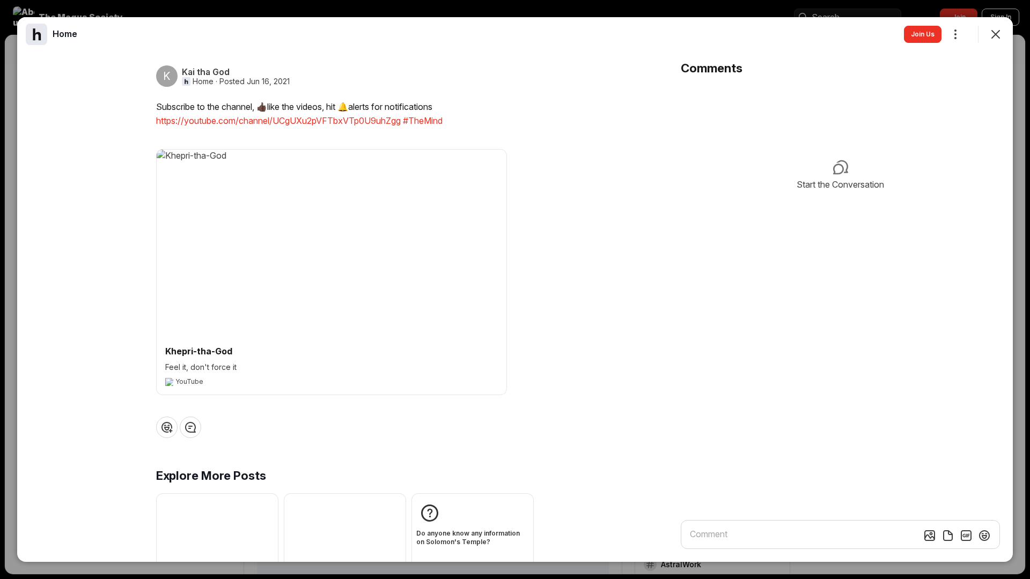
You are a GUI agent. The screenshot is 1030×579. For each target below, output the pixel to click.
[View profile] (36, 34)
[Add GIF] (966, 535)
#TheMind (423, 120)
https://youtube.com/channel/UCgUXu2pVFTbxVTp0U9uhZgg (278, 120)
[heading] (65, 34)
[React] (167, 427)
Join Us (923, 34)
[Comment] (190, 427)
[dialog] (515, 289)
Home (203, 81)
